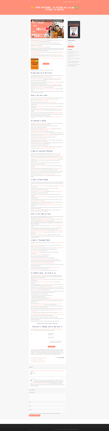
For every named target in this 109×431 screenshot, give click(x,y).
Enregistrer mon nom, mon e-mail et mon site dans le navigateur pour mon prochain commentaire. (45, 413)
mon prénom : (50, 334)
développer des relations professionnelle (37, 358)
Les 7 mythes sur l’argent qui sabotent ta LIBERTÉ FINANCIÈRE (73, 65)
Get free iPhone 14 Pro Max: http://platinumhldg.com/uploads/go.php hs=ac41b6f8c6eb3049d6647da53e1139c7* (46, 370)
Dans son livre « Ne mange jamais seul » (37, 79)
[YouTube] (79, 1)
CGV (54, 429)
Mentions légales (58, 429)
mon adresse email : (51, 337)
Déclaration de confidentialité (74, 429)
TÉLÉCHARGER (70, 1)
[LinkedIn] (78, 1)
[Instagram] (77, 1)
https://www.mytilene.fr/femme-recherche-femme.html (41, 383)
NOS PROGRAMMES (65, 1)
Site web (30, 409)
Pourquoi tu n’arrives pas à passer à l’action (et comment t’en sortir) (73, 62)
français (45, 358)
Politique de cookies (65, 429)
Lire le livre (46, 63)
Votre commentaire (32, 392)
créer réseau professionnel (42, 357)
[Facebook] (76, 1)
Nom (30, 402)
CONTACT (74, 1)
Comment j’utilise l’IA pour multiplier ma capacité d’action (73, 52)
